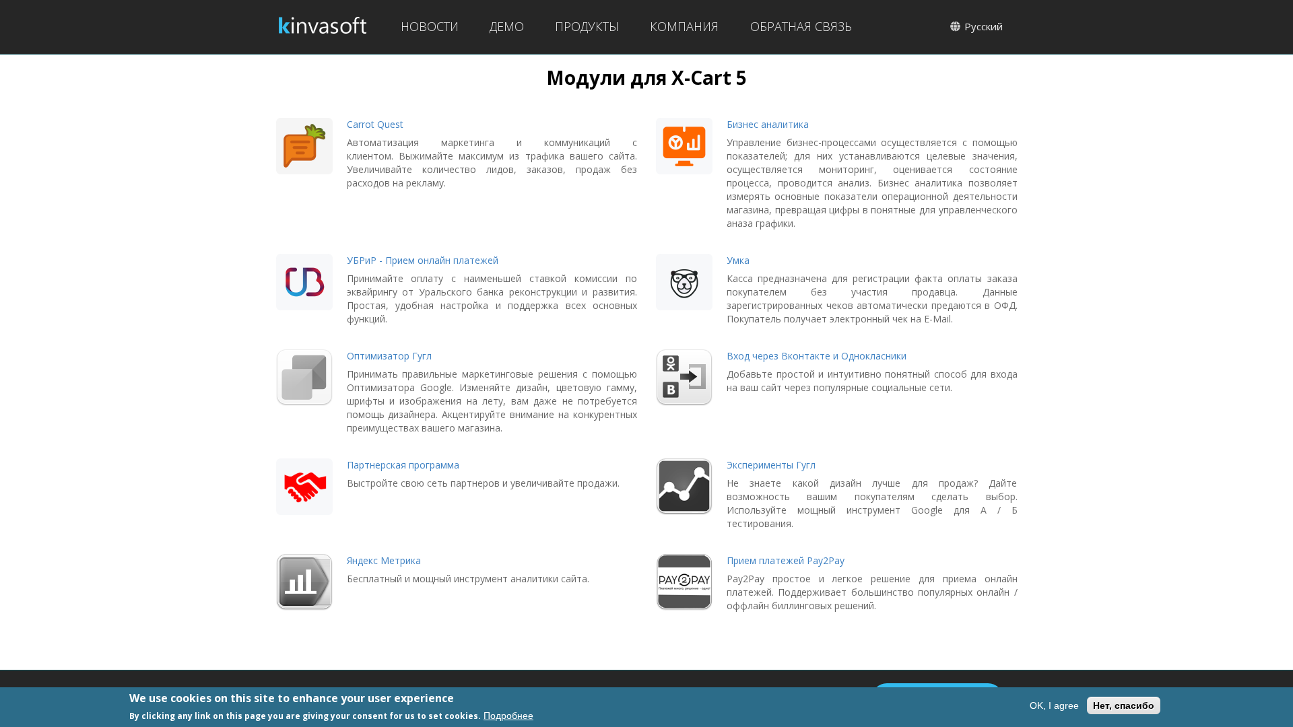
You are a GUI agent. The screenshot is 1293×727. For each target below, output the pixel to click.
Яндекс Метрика (384, 560)
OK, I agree (1054, 705)
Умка (738, 260)
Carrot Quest (375, 124)
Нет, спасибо (1123, 705)
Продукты (587, 26)
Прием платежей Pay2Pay (785, 560)
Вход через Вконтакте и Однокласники (816, 355)
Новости (430, 26)
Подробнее (508, 715)
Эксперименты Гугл (771, 464)
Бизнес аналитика (768, 124)
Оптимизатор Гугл (389, 355)
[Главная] (322, 27)
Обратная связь (801, 26)
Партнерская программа (403, 464)
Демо (507, 26)
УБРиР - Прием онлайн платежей (422, 260)
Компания (684, 26)
